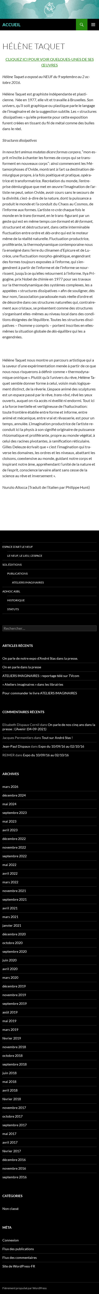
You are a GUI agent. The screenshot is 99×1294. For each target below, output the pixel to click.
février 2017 (11, 1151)
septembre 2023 (14, 813)
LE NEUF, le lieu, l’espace (24, 555)
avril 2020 (10, 969)
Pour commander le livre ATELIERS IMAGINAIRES (39, 693)
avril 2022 (10, 873)
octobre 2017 (12, 1116)
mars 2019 (10, 1029)
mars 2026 (10, 786)
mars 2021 (10, 917)
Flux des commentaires (19, 1257)
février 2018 (11, 1099)
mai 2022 (9, 865)
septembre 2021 (14, 899)
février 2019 (11, 1038)
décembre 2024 (14, 795)
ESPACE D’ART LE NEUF (17, 547)
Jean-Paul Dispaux (16, 746)
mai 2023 (9, 821)
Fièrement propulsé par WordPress (24, 1288)
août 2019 (10, 1012)
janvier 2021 (11, 925)
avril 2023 (10, 830)
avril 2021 (10, 908)
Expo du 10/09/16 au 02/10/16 (61, 746)
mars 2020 (10, 977)
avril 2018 (10, 1090)
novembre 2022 (14, 847)
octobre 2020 (12, 943)
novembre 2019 (14, 995)
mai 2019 (9, 1021)
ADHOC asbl (11, 591)
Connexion (10, 1240)
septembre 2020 (14, 951)
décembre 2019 (14, 986)
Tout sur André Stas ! (57, 738)
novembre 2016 (14, 1168)
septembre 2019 (14, 1003)
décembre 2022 (14, 839)
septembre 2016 (14, 1177)
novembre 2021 (14, 891)
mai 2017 (9, 1134)
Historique (16, 600)
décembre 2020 (14, 934)
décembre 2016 (14, 1160)
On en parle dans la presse (21, 667)
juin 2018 (9, 1073)
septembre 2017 (14, 1125)
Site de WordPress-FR (18, 1266)
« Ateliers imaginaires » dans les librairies (32, 684)
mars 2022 (10, 882)
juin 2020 (9, 960)
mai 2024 (9, 804)
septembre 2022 (14, 856)
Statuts (13, 609)
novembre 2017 (14, 1108)
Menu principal (93, 24)
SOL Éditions (12, 564)
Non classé (10, 1209)
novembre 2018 (14, 1047)
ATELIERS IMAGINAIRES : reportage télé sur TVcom (40, 676)
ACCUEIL (11, 24)
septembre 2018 (14, 1064)
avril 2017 (10, 1142)
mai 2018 (9, 1081)
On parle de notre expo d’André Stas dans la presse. (40, 658)
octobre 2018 (12, 1055)
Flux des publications (18, 1249)
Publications (17, 573)
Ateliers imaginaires (28, 582)
